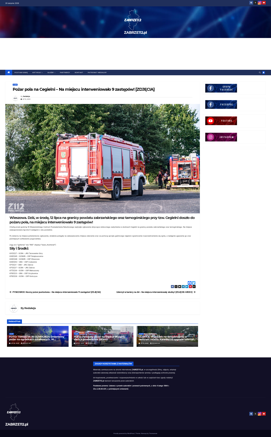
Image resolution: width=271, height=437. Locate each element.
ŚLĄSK (15, 84)
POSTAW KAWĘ (21, 72)
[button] (260, 72)
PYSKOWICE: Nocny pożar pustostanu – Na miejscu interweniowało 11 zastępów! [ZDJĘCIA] (57, 292)
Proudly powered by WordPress (124, 433)
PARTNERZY (65, 72)
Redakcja (26, 96)
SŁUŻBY (50, 72)
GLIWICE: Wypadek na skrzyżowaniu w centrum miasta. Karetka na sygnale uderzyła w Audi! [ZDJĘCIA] (167, 339)
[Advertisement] (135, 54)
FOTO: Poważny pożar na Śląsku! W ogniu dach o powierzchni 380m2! (99, 338)
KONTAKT (79, 72)
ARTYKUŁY (37, 72)
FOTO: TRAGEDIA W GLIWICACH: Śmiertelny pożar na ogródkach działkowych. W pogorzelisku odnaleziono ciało (36, 339)
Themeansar (153, 433)
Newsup (144, 433)
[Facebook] (189, 283)
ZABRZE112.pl (135, 32)
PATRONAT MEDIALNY (97, 72)
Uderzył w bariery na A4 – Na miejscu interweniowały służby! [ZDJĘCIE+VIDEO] (154, 292)
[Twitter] (193, 283)
